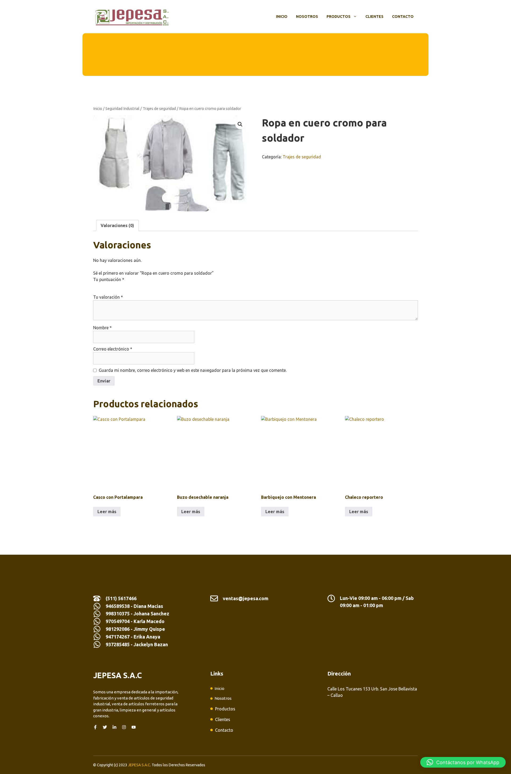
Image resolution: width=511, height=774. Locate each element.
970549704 (118, 621)
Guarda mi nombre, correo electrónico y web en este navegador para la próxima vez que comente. (193, 370)
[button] (240, 124)
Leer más (106, 511)
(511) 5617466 (121, 598)
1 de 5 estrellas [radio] (96, 286)
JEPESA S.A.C (139, 765)
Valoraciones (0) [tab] (117, 225)
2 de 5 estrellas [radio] (104, 286)
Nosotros (307, 16)
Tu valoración (108, 297)
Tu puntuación (108, 279)
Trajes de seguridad (159, 108)
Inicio (281, 16)
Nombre (102, 327)
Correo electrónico (112, 349)
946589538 (118, 606)
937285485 (118, 644)
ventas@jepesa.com (245, 598)
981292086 (118, 629)
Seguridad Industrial (122, 108)
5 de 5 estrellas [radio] (126, 286)
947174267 (118, 636)
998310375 (118, 613)
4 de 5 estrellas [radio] (119, 286)
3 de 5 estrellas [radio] (111, 286)
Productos (339, 16)
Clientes (374, 16)
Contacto (403, 16)
